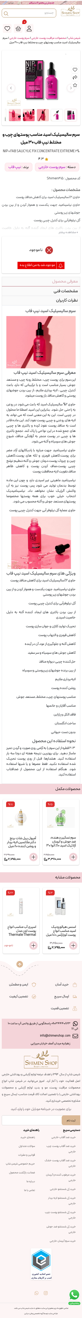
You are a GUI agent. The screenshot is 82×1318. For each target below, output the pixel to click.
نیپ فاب (14, 167)
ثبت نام (71, 1120)
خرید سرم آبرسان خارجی (63, 1241)
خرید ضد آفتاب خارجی (63, 1137)
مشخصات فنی (66, 291)
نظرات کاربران (67, 300)
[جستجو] (6, 13)
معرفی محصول (65, 281)
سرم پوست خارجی (19, 38)
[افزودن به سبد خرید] (33, 857)
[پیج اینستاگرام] (45, 1290)
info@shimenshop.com (55, 1035)
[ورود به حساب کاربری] (29, 28)
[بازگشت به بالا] (19, 964)
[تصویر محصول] (71, 115)
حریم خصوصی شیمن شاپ (20, 1164)
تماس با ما (29, 1190)
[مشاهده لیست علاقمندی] (7, 28)
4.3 (41, 159)
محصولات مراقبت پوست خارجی (48, 38)
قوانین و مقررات (26, 1155)
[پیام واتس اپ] (36, 1290)
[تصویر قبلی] (11, 88)
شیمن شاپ (74, 38)
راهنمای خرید (27, 1137)
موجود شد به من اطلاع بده (37, 265)
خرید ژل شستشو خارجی (63, 1189)
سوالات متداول (27, 1146)
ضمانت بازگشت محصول (22, 1172)
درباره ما (30, 1181)
